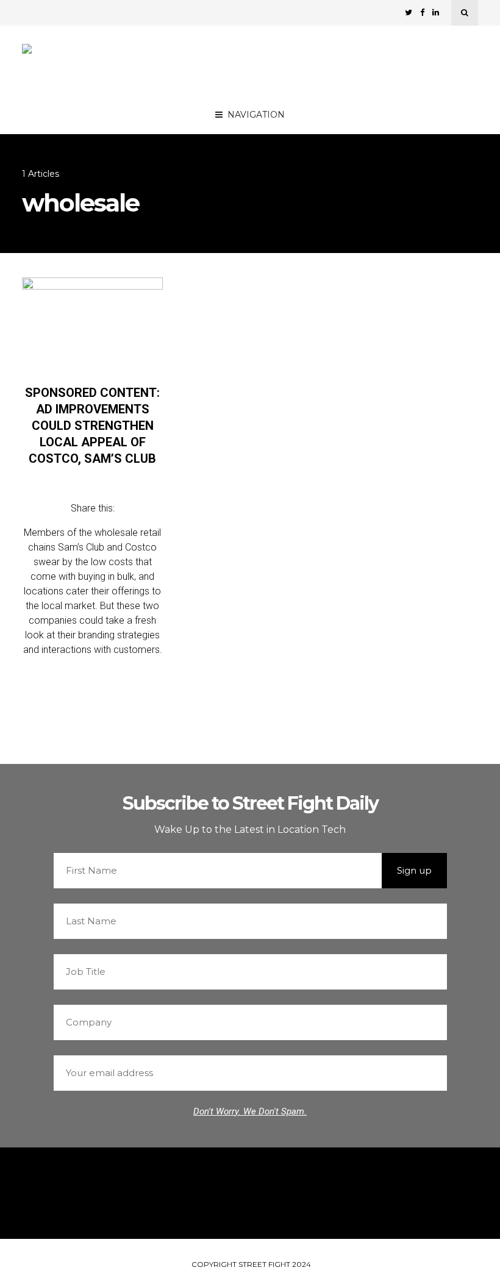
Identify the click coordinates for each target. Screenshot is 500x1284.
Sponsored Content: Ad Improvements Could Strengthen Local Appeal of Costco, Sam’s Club (92, 425)
